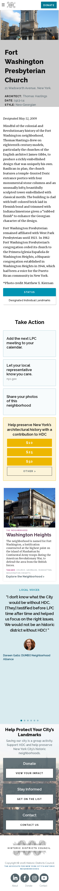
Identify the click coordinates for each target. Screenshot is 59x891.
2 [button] (24, 720)
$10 (29, 443)
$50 (29, 461)
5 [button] (34, 720)
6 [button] (38, 720)
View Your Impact (29, 773)
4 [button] (31, 720)
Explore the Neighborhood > (25, 576)
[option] (29, 624)
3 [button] (28, 720)
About (15, 886)
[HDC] (11, 4)
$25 (29, 452)
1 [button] (21, 720)
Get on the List (29, 799)
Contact (43, 886)
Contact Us (29, 825)
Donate (48, 5)
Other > (29, 471)
